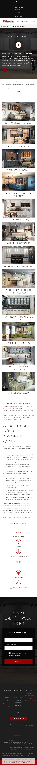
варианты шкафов (8, 408)
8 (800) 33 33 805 (29, 695)
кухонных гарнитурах (24, 503)
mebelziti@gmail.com (30, 700)
